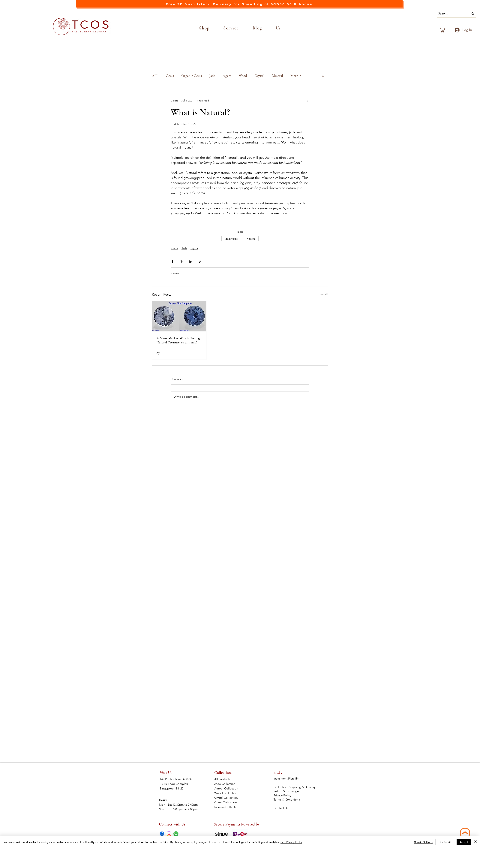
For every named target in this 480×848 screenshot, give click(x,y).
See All (324, 294)
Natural (251, 238)
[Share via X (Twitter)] (181, 261)
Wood (243, 76)
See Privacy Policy (291, 842)
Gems (170, 76)
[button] (204, 28)
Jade (212, 76)
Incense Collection (227, 807)
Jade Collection (227, 784)
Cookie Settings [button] (423, 842)
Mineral (277, 76)
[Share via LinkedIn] (191, 261)
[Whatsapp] (176, 834)
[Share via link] (200, 261)
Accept (464, 842)
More (294, 76)
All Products (227, 779)
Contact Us (281, 808)
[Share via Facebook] (172, 261)
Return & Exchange (287, 791)
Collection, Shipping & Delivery (295, 787)
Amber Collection (227, 788)
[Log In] (456, 30)
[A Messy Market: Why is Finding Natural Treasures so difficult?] (179, 316)
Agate (227, 76)
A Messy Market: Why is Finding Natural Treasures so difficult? (178, 340)
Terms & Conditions (287, 799)
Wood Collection (227, 793)
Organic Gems (191, 76)
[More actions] (307, 100)
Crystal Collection (227, 797)
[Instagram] (169, 834)
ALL (155, 76)
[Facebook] (162, 834)
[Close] (475, 842)
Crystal (259, 76)
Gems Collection (227, 802)
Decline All (445, 842)
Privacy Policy (282, 795)
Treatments (231, 238)
